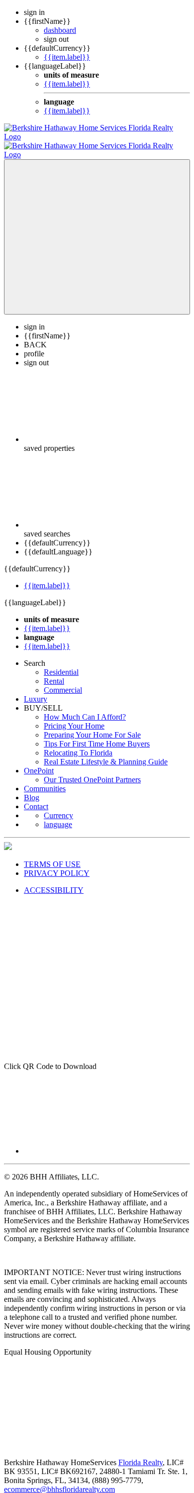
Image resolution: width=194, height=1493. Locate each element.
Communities (45, 779)
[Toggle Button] (97, 228)
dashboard (60, 30)
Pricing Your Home (74, 717)
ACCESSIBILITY (54, 881)
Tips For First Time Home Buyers (97, 735)
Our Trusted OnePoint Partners (92, 770)
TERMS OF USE (52, 855)
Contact (36, 797)
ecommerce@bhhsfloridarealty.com (59, 1480)
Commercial (63, 681)
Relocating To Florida (78, 744)
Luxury (35, 690)
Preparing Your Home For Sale (92, 726)
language (58, 815)
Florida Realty (140, 1453)
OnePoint (39, 761)
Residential (61, 663)
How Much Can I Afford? (85, 708)
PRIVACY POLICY (57, 864)
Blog (31, 788)
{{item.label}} (67, 57)
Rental (54, 672)
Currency (58, 806)
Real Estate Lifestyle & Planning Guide (106, 752)
